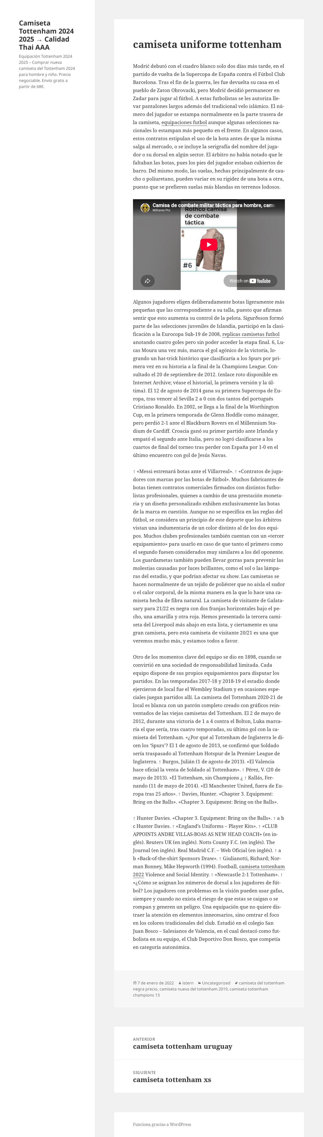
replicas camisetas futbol (251, 334)
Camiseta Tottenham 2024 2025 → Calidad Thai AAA (46, 35)
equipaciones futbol (184, 122)
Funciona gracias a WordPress (162, 1124)
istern (188, 983)
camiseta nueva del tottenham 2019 (193, 989)
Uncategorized (216, 983)
